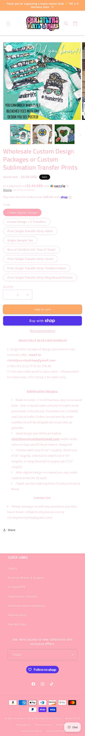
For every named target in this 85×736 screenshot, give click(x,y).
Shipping (7, 190)
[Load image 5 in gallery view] (64, 134)
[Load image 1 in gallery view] (20, 134)
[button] (8, 23)
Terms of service (43, 724)
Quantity (8, 286)
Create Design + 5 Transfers (26, 222)
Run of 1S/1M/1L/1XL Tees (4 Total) (31, 249)
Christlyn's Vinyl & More (27, 718)
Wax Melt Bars (17, 624)
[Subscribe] (72, 655)
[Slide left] (4, 135)
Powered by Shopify (50, 718)
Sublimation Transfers (23, 596)
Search (12, 568)
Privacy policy (23, 724)
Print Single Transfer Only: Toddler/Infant (36, 268)
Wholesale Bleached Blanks (26, 605)
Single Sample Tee (20, 240)
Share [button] (11, 530)
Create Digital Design (22, 212)
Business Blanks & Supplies (26, 577)
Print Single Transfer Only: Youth (30, 259)
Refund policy (17, 615)
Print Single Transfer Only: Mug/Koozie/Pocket (40, 277)
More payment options (42, 330)
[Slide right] (80, 135)
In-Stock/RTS (16, 587)
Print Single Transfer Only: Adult (30, 231)
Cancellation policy (31, 730)
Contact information (57, 730)
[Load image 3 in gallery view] (42, 134)
